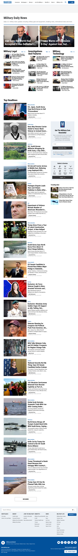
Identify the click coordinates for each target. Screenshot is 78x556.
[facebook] (62, 542)
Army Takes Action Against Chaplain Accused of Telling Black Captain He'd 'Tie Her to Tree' (18, 70)
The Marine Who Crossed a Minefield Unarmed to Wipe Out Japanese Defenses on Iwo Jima (43, 58)
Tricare (36, 522)
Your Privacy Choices (30, 550)
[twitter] (68, 542)
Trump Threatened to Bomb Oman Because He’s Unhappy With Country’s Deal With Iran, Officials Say (38, 463)
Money (30, 2)
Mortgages (23, 2)
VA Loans (4, 516)
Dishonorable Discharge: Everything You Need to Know (18, 85)
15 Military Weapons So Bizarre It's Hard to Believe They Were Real (67, 88)
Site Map (5, 552)
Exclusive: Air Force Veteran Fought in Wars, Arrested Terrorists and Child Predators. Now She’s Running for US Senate (37, 286)
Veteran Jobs (60, 518)
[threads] (75, 542)
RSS (2, 552)
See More (26, 499)
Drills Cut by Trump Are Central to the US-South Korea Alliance (36, 444)
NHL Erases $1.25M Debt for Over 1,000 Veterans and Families (42, 88)
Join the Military (38, 2)
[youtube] (58, 542)
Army (47, 516)
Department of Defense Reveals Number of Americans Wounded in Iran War (36, 207)
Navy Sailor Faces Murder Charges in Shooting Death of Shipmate (18, 63)
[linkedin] (72, 542)
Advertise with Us (26, 549)
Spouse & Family (60, 532)
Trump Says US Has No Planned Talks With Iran (36, 483)
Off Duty (58, 522)
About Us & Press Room (6, 549)
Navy (47, 518)
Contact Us (19, 549)
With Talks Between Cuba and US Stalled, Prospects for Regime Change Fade (37, 345)
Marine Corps (48, 522)
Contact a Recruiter (28, 516)
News (52, 2)
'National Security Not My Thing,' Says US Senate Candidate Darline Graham (37, 365)
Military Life (59, 2)
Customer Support (71, 551)
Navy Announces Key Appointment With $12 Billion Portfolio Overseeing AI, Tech (66, 73)
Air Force (48, 520)
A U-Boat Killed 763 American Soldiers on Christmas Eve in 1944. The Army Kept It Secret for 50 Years (42, 65)
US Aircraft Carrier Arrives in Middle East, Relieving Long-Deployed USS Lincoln (37, 168)
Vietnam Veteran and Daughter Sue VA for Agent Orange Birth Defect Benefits (43, 80)
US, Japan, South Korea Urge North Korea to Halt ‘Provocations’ (37, 109)
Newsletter (14, 549)
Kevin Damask (40, 90)
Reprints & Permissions (6, 550)
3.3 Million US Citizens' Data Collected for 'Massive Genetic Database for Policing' (67, 65)
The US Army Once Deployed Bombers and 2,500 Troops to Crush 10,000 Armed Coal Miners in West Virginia (43, 73)
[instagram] (65, 542)
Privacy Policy (60, 154)
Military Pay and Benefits (40, 516)
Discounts (37, 526)
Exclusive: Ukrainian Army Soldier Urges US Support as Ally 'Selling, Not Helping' (37, 306)
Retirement (37, 524)
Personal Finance (16, 518)
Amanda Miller (15, 88)
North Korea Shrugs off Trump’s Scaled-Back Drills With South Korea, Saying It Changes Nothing (37, 424)
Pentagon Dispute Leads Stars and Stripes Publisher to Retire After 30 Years (36, 188)
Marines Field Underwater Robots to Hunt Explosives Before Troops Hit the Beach (67, 58)
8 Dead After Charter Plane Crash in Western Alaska (65, 201)
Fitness (58, 528)
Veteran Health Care (39, 520)
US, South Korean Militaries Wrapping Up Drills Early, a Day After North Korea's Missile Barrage (36, 148)
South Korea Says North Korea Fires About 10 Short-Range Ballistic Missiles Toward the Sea (36, 247)
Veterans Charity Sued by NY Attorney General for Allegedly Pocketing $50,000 (18, 78)
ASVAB (25, 518)
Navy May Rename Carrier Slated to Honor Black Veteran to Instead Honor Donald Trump (37, 129)
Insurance (17, 2)
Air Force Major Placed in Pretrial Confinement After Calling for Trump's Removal (18, 55)
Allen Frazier (40, 60)
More (22, 51)
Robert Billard (64, 60)
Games (58, 524)
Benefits (47, 2)
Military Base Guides (61, 516)
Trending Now (55, 185)
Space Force (48, 526)
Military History (60, 534)
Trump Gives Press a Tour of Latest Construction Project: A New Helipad (37, 227)
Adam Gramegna (16, 58)
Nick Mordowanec (16, 73)
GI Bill (36, 518)
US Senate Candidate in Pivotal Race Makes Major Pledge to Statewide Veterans (37, 266)
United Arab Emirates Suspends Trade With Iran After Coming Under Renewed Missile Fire (37, 404)
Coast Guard (48, 524)
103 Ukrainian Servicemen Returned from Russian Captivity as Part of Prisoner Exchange (37, 384)
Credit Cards (15, 516)
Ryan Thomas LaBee (66, 90)
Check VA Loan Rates (6, 518)
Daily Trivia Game (60, 530)
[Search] (65, 2)
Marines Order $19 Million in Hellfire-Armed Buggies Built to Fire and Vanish (67, 80)
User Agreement (15, 550)
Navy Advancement (28, 520)
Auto (58, 526)
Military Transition (61, 520)
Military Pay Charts (17, 522)
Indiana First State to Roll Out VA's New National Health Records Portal (66, 189)
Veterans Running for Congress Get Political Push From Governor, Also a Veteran (37, 325)
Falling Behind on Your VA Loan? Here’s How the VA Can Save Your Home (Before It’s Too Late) (66, 195)
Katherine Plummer (65, 75)
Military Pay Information (18, 520)
